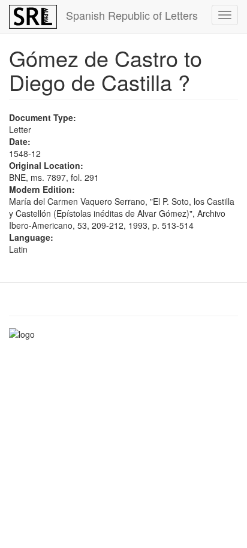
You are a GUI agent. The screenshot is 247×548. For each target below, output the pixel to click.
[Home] (33, 17)
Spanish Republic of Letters (132, 15)
